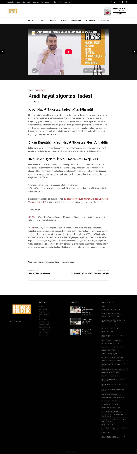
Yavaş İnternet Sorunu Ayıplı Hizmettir (87, 321)
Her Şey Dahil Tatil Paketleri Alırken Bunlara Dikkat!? (90, 273)
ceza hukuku (106, 325)
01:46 (32, 228)
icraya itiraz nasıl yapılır (109, 354)
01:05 (31, 217)
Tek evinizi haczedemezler (110, 404)
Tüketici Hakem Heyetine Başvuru (40, 273)
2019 (103, 306)
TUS (119, 408)
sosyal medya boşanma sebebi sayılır (113, 397)
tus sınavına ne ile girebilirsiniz (111, 411)
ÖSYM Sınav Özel (44, 322)
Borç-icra (63, 20)
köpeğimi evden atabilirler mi (110, 376)
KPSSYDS (104, 360)
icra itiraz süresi (118, 347)
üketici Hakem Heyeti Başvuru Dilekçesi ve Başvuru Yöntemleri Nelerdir (114, 437)
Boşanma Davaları (44, 314)
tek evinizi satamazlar (108, 408)
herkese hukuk (106, 340)
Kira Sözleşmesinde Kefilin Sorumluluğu (87, 310)
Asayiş (41, 306)
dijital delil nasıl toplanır (110, 328)
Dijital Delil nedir (107, 331)
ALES (109, 306)
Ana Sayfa (31, 20)
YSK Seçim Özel (44, 335)
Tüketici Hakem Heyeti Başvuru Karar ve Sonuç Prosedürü (113, 415)
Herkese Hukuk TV (119, 8)
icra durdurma (106, 347)
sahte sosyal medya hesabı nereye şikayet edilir (114, 390)
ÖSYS (103, 433)
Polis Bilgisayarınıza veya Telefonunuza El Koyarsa (114, 380)
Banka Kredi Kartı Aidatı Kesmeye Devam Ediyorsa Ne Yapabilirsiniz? (113, 321)
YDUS (103, 424)
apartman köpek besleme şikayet (111, 313)
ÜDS (109, 433)
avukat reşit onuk (114, 316)
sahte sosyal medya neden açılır (111, 394)
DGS (114, 325)
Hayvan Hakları (43, 319)
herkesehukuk (118, 340)
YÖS (113, 424)
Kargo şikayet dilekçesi (87, 330)
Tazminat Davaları (44, 327)
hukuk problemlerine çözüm (110, 343)
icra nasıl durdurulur (108, 350)
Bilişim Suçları (52, 20)
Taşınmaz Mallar (76, 20)
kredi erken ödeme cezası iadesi (118, 360)
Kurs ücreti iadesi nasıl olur (110, 372)
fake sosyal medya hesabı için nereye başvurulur (113, 336)
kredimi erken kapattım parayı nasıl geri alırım (113, 365)
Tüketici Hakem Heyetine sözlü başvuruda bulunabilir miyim (114, 420)
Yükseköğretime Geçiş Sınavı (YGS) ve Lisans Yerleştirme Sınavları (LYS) (114, 428)
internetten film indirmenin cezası (112, 357)
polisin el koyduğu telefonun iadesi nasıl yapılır (114, 385)
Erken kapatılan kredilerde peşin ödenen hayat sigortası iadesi (54, 262)
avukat (104, 316)
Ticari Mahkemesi (44, 330)
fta (34, 102)
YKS (108, 424)
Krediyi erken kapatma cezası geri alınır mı (114, 369)
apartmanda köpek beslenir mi (111, 309)
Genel (31, 90)
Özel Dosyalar (103, 20)
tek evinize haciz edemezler (110, 401)
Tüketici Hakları (90, 20)
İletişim (41, 20)
